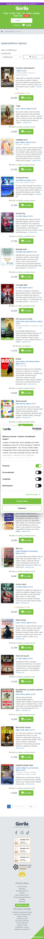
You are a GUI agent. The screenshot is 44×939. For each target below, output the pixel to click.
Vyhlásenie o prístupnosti (22, 929)
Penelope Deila (21, 252)
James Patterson (31, 321)
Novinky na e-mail (22, 919)
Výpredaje (22, 889)
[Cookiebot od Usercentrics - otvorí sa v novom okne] (32, 429)
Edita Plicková (20, 404)
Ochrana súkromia (22, 923)
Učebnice (22, 893)
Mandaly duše (21, 249)
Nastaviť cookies (22, 925)
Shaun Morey (20, 694)
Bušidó (18, 359)
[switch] (38, 472)
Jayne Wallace (20, 142)
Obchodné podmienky (22, 921)
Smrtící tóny (20, 213)
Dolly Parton (20, 321)
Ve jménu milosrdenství (25, 68)
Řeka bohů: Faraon (23, 727)
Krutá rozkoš (21, 584)
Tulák (18, 106)
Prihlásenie (16, 25)
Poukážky (22, 899)
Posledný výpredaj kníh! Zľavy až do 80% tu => (22, 4)
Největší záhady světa (24, 765)
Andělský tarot (21, 140)
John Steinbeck (21, 513)
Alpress (19, 31)
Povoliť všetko (22, 501)
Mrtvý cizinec (21, 620)
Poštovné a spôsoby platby (22, 914)
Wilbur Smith (20, 730)
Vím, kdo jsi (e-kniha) (24, 319)
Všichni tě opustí (22, 656)
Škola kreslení (21, 401)
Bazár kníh (18, 16)
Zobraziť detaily (31, 494)
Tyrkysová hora (22, 177)
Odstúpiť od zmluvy (22, 905)
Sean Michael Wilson (33, 361)
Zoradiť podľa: (6, 53)
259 (31, 806)
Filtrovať (34, 57)
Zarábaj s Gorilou (22, 916)
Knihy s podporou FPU (22, 895)
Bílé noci (19, 548)
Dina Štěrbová (21, 180)
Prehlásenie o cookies (22, 927)
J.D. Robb (19, 216)
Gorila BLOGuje (22, 886)
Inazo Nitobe (20, 361)
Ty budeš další (21, 285)
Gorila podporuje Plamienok (22, 897)
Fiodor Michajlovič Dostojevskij (26, 551)
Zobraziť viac (27, 122)
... (26, 806)
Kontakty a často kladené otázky (22, 912)
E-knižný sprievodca (22, 891)
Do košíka (27, 98)
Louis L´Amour (21, 109)
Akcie (26, 16)
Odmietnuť (22, 508)
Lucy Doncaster (32, 768)
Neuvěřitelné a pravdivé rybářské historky (29, 690)
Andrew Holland (21, 768)
